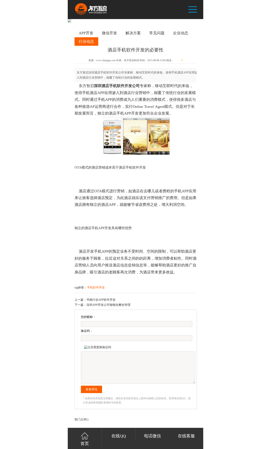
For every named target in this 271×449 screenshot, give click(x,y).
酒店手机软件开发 (117, 86)
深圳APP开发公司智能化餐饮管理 (108, 304)
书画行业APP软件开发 (101, 299)
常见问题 (157, 33)
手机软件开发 (96, 287)
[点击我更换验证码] (97, 347)
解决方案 (133, 33)
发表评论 (91, 389)
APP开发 (86, 33)
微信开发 (109, 33)
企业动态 (180, 33)
